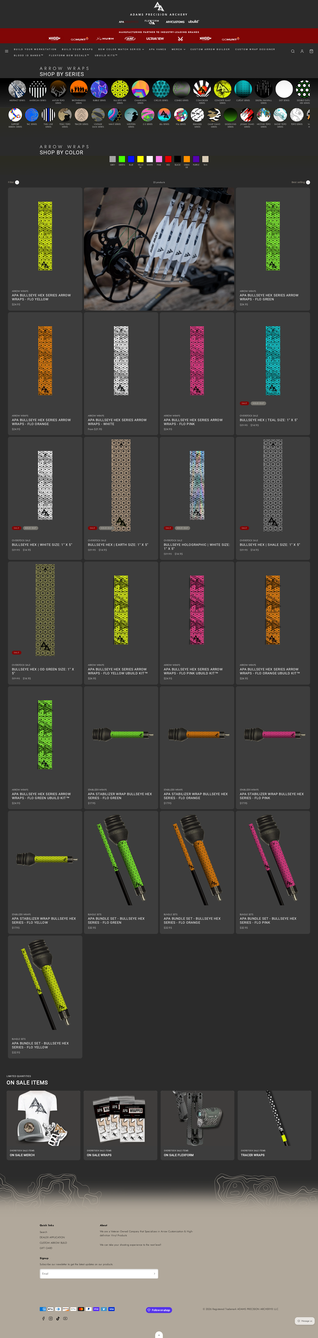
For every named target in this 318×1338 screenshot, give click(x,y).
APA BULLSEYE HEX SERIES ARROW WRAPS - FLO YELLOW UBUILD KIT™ (118, 671)
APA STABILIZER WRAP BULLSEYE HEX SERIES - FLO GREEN (120, 796)
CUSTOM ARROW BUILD (53, 1243)
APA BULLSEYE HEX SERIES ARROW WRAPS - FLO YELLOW (41, 297)
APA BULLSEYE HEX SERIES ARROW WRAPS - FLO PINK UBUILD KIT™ (193, 671)
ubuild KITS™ (106, 55)
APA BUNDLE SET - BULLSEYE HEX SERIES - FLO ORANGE (192, 920)
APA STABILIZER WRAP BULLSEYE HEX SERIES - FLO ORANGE (196, 796)
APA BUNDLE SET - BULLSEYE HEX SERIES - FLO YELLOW (40, 1045)
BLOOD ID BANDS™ (29, 55)
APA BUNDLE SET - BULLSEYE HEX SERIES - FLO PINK (268, 920)
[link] (302, 51)
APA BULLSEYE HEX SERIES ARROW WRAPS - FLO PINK (193, 422)
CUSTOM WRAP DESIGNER (255, 49)
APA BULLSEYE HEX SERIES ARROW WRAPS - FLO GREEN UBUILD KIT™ (41, 796)
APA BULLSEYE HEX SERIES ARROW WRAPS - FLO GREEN (269, 297)
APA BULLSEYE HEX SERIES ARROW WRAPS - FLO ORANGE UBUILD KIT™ (270, 671)
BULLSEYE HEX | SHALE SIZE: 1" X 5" (270, 545)
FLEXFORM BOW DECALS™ (69, 55)
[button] (7, 51)
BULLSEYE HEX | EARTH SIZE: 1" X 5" (118, 545)
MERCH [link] (177, 49)
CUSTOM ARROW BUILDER (210, 49)
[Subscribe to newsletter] (154, 1274)
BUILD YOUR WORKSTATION (35, 49)
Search (43, 1232)
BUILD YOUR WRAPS (77, 49)
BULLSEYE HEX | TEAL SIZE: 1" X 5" (269, 420)
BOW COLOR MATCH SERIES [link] (119, 49)
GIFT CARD (46, 1248)
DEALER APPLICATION (52, 1237)
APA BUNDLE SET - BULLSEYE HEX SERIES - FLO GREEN (116, 920)
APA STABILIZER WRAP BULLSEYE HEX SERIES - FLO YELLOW (44, 920)
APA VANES (157, 49)
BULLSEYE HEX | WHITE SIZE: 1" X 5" (42, 545)
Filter (11, 182)
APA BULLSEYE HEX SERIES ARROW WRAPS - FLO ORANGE (41, 422)
